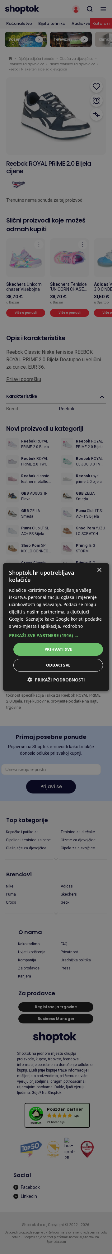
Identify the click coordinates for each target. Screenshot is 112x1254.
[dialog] (56, 627)
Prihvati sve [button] (58, 649)
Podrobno (73, 626)
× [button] (99, 570)
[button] (56, 635)
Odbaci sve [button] (58, 665)
